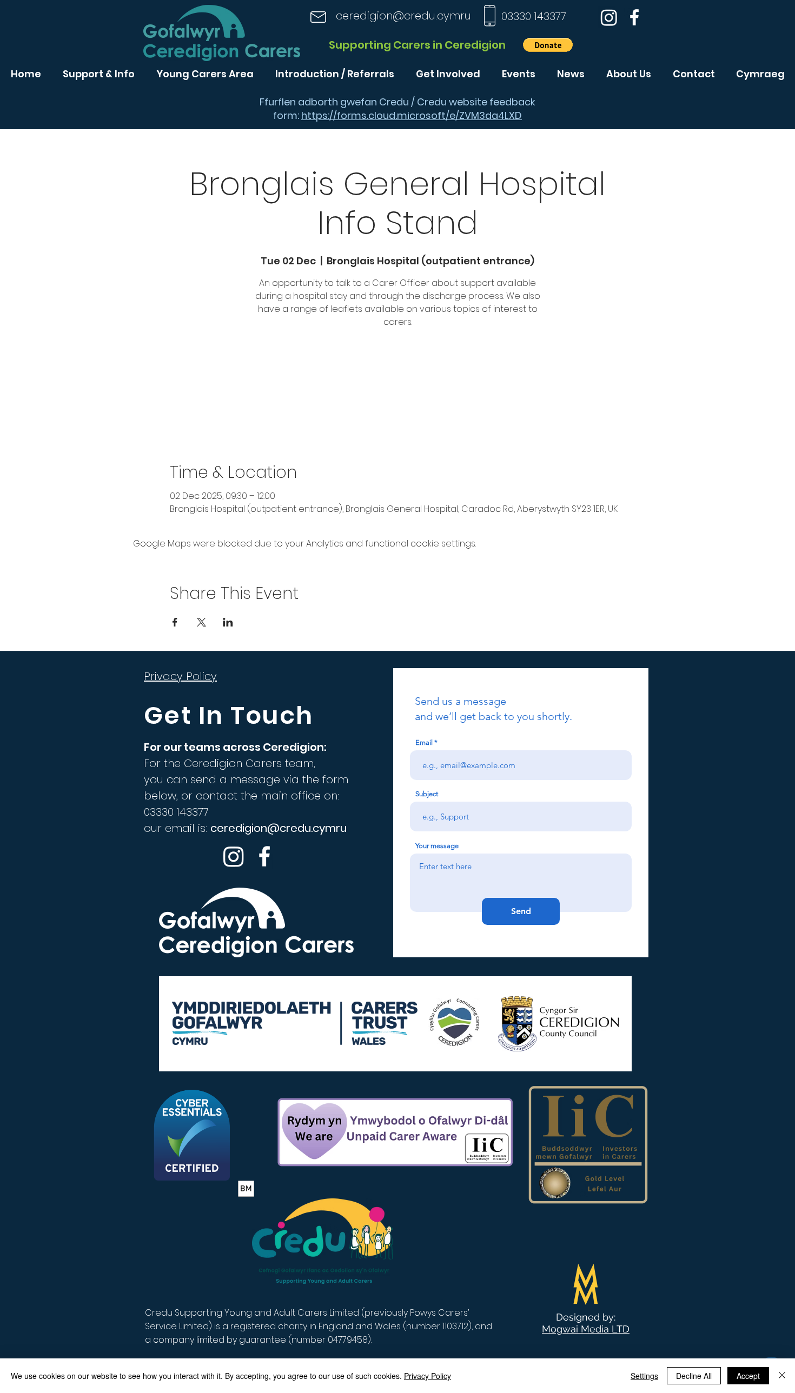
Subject (426, 793)
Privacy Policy (427, 1375)
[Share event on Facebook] (175, 622)
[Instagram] (609, 17)
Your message (437, 845)
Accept (748, 1375)
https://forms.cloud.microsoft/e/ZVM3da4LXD (411, 115)
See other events (397, 382)
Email (424, 742)
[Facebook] (634, 17)
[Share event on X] (201, 622)
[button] (548, 45)
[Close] (782, 1375)
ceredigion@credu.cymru (403, 15)
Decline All (694, 1375)
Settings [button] (644, 1375)
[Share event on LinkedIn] (228, 622)
